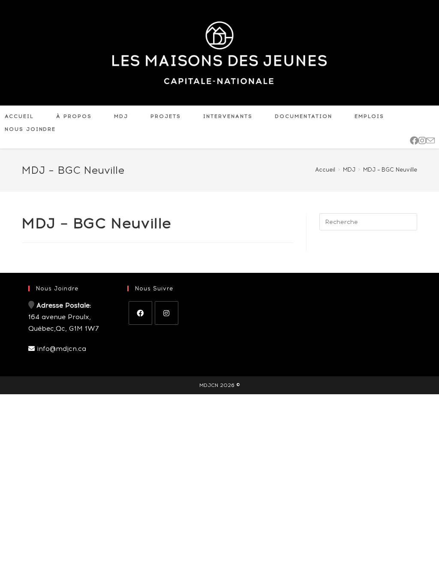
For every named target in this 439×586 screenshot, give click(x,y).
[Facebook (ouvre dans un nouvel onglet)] (414, 140)
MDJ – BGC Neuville (390, 169)
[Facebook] (140, 313)
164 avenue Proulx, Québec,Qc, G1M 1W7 (63, 317)
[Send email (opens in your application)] (430, 140)
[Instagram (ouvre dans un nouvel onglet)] (422, 140)
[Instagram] (166, 313)
